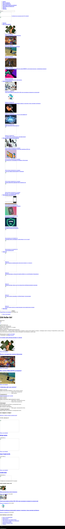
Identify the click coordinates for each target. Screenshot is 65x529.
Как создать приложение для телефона (12, 206)
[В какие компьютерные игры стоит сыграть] (11, 77)
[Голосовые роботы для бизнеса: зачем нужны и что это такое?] (11, 237)
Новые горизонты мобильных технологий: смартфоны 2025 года (17, 149)
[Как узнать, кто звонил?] (11, 214)
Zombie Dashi (3, 472)
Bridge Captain (3, 435)
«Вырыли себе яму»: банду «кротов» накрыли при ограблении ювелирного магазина (21, 285)
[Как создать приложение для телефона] (11, 203)
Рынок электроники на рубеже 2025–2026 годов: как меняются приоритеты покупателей (22, 92)
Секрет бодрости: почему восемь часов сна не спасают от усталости (18, 262)
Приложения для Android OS (8, 6)
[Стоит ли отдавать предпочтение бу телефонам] (11, 169)
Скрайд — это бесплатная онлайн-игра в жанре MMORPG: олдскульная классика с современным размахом (25, 68)
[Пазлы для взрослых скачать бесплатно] (11, 33)
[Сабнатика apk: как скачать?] (11, 55)
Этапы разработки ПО (9, 250)
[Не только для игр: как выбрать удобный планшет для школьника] (11, 293)
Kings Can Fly (11, 335)
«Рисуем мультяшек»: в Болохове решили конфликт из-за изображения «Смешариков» (22, 274)
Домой (1, 312)
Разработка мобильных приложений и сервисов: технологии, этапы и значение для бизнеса (23, 103)
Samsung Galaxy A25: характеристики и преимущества (15, 182)
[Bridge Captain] (9, 431)
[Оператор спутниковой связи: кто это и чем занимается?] (11, 112)
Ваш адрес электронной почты (18, 400)
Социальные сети (7, 521)
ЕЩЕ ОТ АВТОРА (18, 337)
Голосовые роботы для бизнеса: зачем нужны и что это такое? (17, 239)
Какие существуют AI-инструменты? (12, 125)
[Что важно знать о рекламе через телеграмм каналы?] (11, 134)
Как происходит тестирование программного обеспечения (16, 160)
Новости (4, 7)
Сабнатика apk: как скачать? (10, 57)
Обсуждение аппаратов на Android (10, 5)
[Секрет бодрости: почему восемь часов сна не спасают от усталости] (11, 260)
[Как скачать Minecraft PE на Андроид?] (11, 44)
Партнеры (5, 8)
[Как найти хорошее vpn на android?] (11, 225)
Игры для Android (6, 2)
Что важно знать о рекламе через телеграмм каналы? (15, 136)
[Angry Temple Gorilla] (9, 450)
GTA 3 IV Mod (12, 334)
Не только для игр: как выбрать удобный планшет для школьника (18, 296)
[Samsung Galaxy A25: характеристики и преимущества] (11, 180)
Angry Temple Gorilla (5, 454)
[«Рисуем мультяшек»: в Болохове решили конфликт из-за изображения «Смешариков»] (11, 271)
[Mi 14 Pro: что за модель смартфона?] (11, 191)
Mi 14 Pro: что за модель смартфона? (12, 193)
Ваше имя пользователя (17, 391)
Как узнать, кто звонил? (9, 217)
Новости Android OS (7, 4)
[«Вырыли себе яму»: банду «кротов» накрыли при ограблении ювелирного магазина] (11, 282)
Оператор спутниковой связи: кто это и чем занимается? (16, 114)
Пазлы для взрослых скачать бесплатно (13, 35)
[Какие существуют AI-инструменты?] (11, 123)
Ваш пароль (14, 393)
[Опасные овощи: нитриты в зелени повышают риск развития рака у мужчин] (11, 305)
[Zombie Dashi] (9, 469)
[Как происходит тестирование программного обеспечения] (11, 158)
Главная (4, 1)
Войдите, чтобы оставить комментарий (8, 415)
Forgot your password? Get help (6, 395)
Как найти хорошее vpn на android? (11, 228)
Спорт (4, 524)
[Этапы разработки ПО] (11, 248)
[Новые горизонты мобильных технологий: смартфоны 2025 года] (11, 146)
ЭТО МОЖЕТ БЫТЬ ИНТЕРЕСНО (7, 337)
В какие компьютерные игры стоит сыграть (13, 80)
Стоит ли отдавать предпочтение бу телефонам (14, 171)
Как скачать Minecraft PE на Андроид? (12, 46)
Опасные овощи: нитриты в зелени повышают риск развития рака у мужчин (19, 307)
